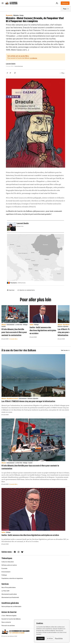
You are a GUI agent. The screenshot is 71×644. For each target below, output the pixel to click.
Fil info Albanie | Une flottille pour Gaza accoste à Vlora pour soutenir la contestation (14, 332)
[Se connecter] (57, 3)
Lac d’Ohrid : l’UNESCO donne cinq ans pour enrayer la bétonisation (28, 401)
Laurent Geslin (10, 63)
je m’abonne (33, 58)
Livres (21, 15)
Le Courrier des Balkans (13, 3)
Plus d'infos (59, 638)
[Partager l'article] (15, 73)
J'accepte (40, 638)
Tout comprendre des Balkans (16, 633)
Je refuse (50, 638)
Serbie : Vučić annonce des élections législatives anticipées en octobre (43, 330)
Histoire (16, 15)
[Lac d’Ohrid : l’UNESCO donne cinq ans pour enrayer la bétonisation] (33, 375)
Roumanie (9, 15)
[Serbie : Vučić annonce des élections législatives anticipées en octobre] (43, 314)
